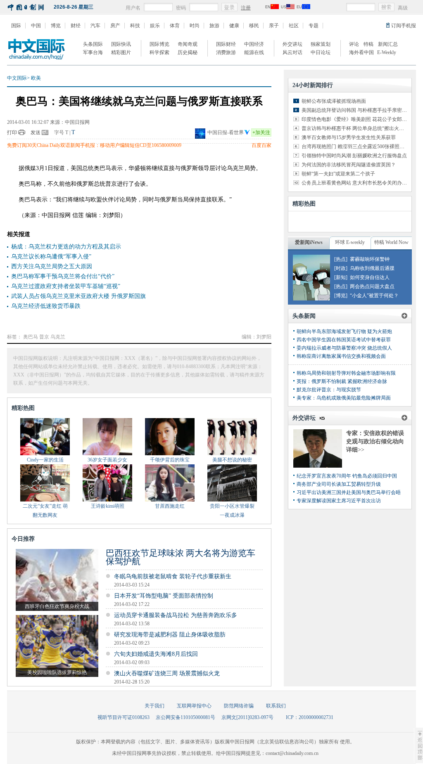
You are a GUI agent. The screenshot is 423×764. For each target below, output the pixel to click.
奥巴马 (30, 337)
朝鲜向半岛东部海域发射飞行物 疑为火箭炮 (344, 331)
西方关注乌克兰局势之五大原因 (51, 266)
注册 (246, 8)
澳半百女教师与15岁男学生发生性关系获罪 (349, 137)
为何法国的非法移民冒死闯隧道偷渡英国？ (349, 165)
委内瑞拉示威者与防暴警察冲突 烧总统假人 (344, 348)
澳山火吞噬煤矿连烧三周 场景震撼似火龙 (167, 673)
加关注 (261, 132)
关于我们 (154, 706)
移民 (254, 25)
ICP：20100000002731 (309, 717)
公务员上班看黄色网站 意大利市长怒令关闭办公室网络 (362, 183)
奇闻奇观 (187, 44)
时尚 (195, 25)
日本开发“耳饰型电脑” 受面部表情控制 (163, 596)
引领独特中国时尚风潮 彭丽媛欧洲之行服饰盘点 (354, 155)
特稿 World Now (391, 242)
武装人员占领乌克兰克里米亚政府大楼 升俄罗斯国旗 (78, 296)
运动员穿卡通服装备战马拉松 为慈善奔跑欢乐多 (175, 615)
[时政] (340, 268)
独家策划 (320, 44)
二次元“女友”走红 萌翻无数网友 (45, 510)
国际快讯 (121, 44)
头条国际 (93, 44)
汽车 (95, 25)
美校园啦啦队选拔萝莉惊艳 (57, 672)
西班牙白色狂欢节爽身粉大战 (57, 606)
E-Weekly (386, 52)
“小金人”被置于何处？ (374, 295)
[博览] (340, 295)
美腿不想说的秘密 (232, 460)
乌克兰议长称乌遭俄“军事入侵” (51, 256)
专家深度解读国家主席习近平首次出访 (339, 501)
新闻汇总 (388, 44)
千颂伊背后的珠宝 (170, 460)
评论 (354, 44)
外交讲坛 (292, 44)
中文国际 (17, 78)
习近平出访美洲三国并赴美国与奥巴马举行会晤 (349, 492)
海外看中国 (361, 52)
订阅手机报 (403, 25)
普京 (44, 337)
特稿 (368, 44)
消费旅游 (226, 52)
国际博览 (159, 44)
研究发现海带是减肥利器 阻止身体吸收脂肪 (170, 635)
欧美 (36, 78)
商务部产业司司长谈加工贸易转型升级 (339, 484)
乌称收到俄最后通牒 (372, 268)
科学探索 (159, 52)
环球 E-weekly (350, 242)
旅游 (214, 25)
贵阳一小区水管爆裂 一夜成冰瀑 (232, 510)
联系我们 (276, 706)
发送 (35, 132)
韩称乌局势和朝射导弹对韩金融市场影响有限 (346, 373)
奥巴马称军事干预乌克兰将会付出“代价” (62, 276)
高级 (403, 8)
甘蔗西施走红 (170, 506)
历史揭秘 (187, 52)
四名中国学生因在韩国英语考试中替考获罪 (344, 340)
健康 (234, 25)
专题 (313, 25)
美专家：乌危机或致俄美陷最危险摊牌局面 (344, 398)
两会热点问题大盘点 (372, 286)
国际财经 (226, 44)
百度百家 (261, 145)
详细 (355, 450)
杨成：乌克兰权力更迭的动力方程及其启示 (66, 247)
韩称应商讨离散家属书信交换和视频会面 (341, 356)
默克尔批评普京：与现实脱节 (329, 390)
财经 (76, 25)
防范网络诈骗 (239, 706)
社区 (294, 25)
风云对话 (292, 52)
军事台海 (93, 52)
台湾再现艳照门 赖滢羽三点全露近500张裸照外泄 (355, 146)
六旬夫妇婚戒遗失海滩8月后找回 (156, 654)
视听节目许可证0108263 (123, 717)
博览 (56, 25)
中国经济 (254, 44)
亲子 (274, 25)
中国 (36, 25)
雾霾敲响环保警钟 (370, 259)
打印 (12, 132)
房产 (115, 25)
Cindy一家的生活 (45, 460)
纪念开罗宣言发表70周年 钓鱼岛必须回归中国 (347, 476)
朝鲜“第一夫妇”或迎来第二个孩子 (338, 174)
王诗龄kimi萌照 (107, 506)
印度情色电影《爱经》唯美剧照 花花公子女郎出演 (357, 119)
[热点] (340, 259)
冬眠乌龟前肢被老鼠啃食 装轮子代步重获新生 (172, 576)
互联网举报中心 (194, 706)
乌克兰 (57, 337)
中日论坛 (320, 52)
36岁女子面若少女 (107, 460)
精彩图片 (121, 52)
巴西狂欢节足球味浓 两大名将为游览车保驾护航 (180, 557)
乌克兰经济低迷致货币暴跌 (46, 306)
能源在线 (254, 52)
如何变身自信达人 (370, 277)
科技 (135, 25)
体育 (175, 25)
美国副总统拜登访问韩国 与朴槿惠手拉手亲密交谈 (357, 110)
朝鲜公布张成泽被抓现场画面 (334, 101)
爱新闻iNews (309, 242)
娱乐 (155, 25)
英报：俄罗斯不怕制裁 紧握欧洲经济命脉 (342, 381)
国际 (16, 25)
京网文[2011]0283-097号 (247, 717)
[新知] (340, 277)
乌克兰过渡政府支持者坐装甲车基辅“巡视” (65, 286)
